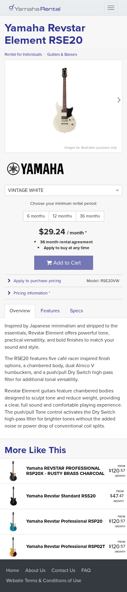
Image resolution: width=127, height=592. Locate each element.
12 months (62, 216)
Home (12, 570)
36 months (90, 216)
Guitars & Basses (62, 54)
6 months (36, 216)
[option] (25, 190)
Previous (8, 99)
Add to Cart (66, 263)
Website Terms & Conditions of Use (43, 580)
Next (119, 99)
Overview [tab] (20, 310)
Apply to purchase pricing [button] (37, 281)
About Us (35, 570)
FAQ (86, 570)
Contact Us (63, 570)
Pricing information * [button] (32, 293)
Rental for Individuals (23, 54)
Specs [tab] (76, 310)
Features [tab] (50, 310)
